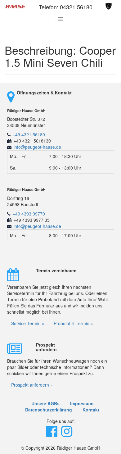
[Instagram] (67, 434)
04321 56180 (76, 7)
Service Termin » (27, 323)
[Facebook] (52, 434)
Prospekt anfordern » (32, 385)
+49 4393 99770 (29, 214)
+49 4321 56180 (29, 134)
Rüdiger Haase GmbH (26, 111)
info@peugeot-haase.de (37, 147)
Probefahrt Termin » (73, 323)
